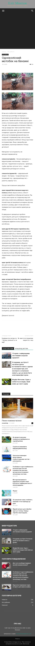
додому (4, 51)
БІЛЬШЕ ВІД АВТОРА (21, 348)
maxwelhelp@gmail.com (23, 634)
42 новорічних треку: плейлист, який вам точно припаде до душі (23, 501)
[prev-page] (3, 388)
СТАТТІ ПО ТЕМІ (8, 348)
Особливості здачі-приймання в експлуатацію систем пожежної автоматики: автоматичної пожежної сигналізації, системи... (23, 470)
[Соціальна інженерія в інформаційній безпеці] (6, 449)
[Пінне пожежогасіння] (17, 408)
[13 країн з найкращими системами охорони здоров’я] (6, 355)
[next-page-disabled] (6, 388)
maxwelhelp (5, 423)
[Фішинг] (6, 493)
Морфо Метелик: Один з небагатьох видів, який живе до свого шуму (21, 382)
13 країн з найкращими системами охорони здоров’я (21, 356)
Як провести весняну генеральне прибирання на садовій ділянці (21, 439)
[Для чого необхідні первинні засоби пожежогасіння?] (6, 565)
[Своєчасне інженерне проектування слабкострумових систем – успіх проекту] (6, 458)
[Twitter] (8, 68)
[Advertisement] (17, 31)
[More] (21, 68)
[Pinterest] (12, 68)
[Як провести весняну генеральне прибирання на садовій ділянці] (6, 439)
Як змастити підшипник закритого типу (25, 339)
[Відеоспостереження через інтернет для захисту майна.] (6, 587)
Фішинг (15, 491)
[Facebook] (4, 68)
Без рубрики (11, 51)
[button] (3, 10)
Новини (17, 638)
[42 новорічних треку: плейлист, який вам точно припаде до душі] (6, 502)
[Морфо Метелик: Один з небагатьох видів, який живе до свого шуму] (6, 382)
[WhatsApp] (16, 68)
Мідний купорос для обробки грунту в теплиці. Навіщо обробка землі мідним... (22, 510)
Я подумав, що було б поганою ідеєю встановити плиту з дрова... (22, 540)
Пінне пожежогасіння (12, 421)
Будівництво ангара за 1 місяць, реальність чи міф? (9, 340)
